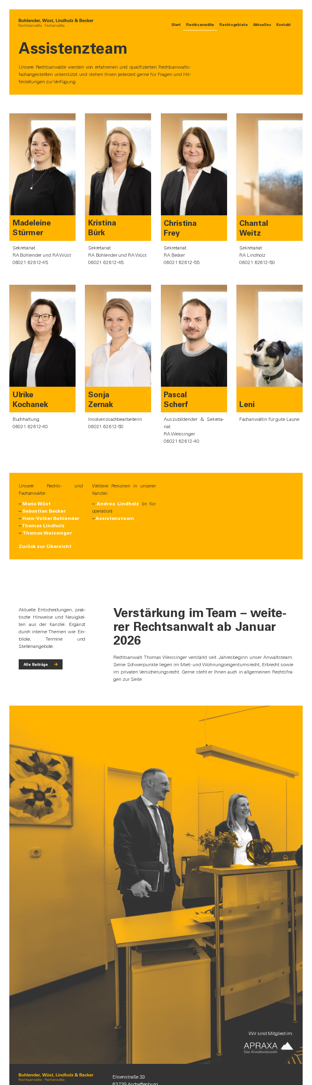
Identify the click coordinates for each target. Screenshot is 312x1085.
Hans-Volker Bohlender (50, 518)
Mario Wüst (36, 504)
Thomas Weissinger (47, 533)
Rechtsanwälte (200, 24)
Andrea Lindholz (118, 504)
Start (176, 24)
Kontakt (283, 24)
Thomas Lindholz (43, 525)
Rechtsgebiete (233, 24)
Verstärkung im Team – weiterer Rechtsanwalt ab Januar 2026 (199, 626)
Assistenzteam (114, 518)
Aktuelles (262, 24)
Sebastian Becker (44, 511)
